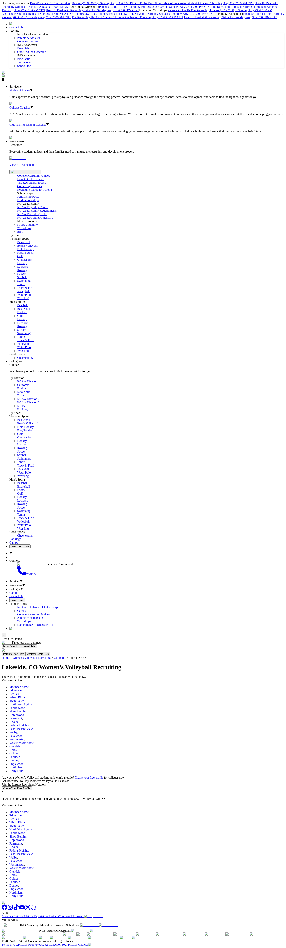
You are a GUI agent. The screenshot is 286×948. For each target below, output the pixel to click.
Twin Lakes (16, 700)
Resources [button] (15, 585)
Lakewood (16, 736)
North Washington (20, 704)
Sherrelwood (17, 707)
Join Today (17, 600)
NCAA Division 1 (28, 381)
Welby (13, 732)
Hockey (22, 263)
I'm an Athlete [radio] (27, 646)
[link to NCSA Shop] (18, 23)
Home (5, 657)
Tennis (21, 284)
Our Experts (35, 916)
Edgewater (15, 690)
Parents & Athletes (28, 37)
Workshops (24, 621)
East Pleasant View (21, 729)
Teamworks (24, 62)
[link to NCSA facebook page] (4, 909)
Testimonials (20, 916)
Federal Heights (19, 725)
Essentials (23, 48)
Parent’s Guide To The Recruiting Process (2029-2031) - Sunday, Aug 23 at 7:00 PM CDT (86, 3)
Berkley (14, 693)
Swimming (24, 280)
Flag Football (25, 252)
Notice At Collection (48, 944)
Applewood (16, 714)
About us (7, 916)
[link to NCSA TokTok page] (16, 909)
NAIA (21, 406)
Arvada (13, 721)
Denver (13, 760)
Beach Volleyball (27, 245)
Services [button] (14, 581)
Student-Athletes (19, 90)
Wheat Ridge (17, 697)
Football (22, 312)
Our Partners (51, 916)
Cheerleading (25, 357)
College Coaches (27, 41)
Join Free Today (20, 546)
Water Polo (24, 294)
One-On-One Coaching (31, 51)
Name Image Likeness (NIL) (35, 624)
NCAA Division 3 (28, 402)
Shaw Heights (18, 711)
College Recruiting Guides (33, 175)
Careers (63, 916)
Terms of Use (10, 944)
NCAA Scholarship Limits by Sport (39, 607)
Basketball (23, 242)
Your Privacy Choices (74, 944)
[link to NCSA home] (7, 902)
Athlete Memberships (30, 617)
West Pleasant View (21, 743)
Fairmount (15, 718)
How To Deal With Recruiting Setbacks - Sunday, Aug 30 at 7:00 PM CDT (92, 10)
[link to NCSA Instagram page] (10, 909)
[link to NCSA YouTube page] (22, 909)
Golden (13, 753)
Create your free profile (89, 777)
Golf (20, 256)
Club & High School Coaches (27, 124)
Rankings (23, 409)
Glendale (14, 746)
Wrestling (23, 298)
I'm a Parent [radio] (10, 646)
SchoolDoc (24, 66)
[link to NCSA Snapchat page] (34, 909)
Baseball (22, 305)
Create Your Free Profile (16, 788)
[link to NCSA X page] (28, 909)
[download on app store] (89, 925)
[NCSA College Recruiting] (19, 76)
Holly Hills (16, 771)
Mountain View (18, 686)
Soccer (21, 273)
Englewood (16, 764)
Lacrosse (22, 266)
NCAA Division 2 (28, 399)
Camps (13, 542)
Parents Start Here (13, 653)
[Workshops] (17, 158)
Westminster (16, 739)
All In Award (76, 916)
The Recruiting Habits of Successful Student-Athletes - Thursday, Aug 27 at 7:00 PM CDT (198, 3)
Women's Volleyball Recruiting (31, 657)
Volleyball (23, 291)
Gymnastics (24, 259)
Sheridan (14, 757)
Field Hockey (25, 249)
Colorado (59, 657)
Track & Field (25, 287)
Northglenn (16, 767)
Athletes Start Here (38, 653)
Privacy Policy (27, 944)
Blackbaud (23, 59)
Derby (13, 750)
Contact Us (16, 27)
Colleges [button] (14, 589)
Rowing (22, 270)
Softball (22, 277)
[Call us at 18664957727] (18, 72)
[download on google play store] (109, 925)
